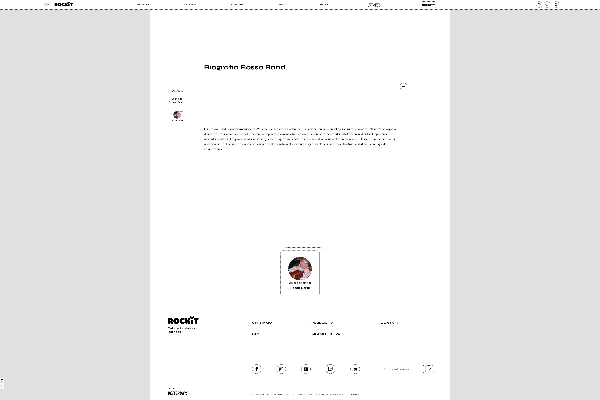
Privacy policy (305, 394)
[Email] (403, 97)
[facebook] (403, 129)
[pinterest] (403, 150)
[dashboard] (556, 4)
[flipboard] (403, 108)
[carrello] (539, 4)
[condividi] (403, 86)
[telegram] (355, 369)
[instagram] (281, 369)
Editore (170, 389)
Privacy (2, 384)
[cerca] (547, 4)
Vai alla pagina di (300, 285)
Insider (374, 5)
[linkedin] (403, 140)
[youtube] (306, 369)
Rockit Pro (428, 4)
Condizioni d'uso (281, 394)
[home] (64, 4)
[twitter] (403, 118)
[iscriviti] (429, 369)
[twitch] (330, 369)
